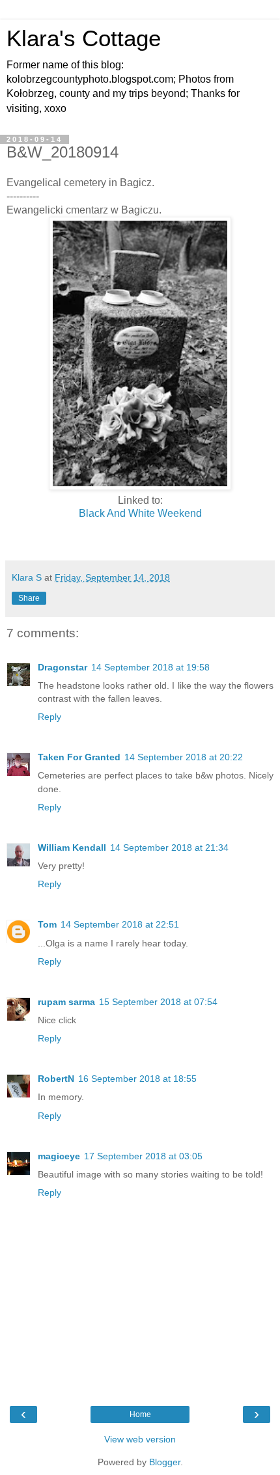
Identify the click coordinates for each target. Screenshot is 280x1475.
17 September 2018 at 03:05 (143, 1156)
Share (29, 598)
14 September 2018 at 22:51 (120, 924)
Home (140, 1414)
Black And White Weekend (140, 513)
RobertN (56, 1078)
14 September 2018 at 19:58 (150, 667)
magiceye (59, 1156)
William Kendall (72, 847)
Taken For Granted (79, 757)
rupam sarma (66, 1002)
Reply (49, 716)
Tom (47, 924)
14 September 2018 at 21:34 (169, 847)
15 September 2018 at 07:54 (158, 1002)
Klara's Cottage (84, 38)
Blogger (164, 1462)
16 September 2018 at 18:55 (137, 1078)
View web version (140, 1439)
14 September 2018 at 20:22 (183, 757)
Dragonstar (62, 667)
